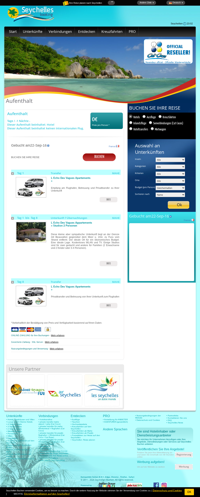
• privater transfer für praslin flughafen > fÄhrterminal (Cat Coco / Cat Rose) (51, 435)
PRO (132, 31)
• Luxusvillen (12, 438)
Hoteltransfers (140, 129)
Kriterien (139, 173)
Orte (137, 180)
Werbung (184, 466)
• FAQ (169, 420)
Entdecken (86, 31)
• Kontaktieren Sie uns (176, 418)
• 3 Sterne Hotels (14, 426)
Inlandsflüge (139, 123)
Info (108, 199)
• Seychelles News (174, 423)
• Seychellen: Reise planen (83, 440)
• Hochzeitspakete (79, 424)
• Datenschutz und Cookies (147, 420)
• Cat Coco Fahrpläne (48, 458)
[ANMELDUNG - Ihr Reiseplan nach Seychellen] (52, 5)
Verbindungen (60, 31)
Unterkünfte (32, 31)
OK (189, 492)
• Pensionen (11, 434)
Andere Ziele (146, 2)
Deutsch (176, 2)
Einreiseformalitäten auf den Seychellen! (47, 493)
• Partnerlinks (172, 416)
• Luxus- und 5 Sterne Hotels (19, 422)
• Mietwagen (44, 446)
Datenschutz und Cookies (167, 490)
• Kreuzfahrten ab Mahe (81, 431)
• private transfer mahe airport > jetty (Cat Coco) (49, 423)
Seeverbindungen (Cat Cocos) (168, 123)
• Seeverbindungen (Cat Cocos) (52, 451)
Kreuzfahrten (111, 31)
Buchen (99, 156)
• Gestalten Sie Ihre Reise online (53, 456)
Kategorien (140, 166)
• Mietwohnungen (14, 431)
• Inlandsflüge (44, 449)
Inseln (138, 159)
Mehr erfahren (57, 335)
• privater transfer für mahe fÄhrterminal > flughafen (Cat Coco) (51, 428)
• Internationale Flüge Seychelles (53, 453)
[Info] (31, 196)
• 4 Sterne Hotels (14, 424)
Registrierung (184, 454)
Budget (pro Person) (145, 187)
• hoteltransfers (45, 419)
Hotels (136, 117)
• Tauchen (75, 422)
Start (13, 31)
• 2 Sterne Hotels (14, 429)
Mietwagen (160, 129)
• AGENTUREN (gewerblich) (115, 422)
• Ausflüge (75, 419)
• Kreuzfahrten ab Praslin (82, 433)
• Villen (9, 436)
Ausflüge (151, 117)
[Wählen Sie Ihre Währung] (111, 1)
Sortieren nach (142, 194)
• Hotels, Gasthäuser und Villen (20, 419)
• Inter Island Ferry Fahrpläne (51, 460)
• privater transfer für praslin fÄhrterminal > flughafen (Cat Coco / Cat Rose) (51, 442)
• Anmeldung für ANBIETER (115, 419)
